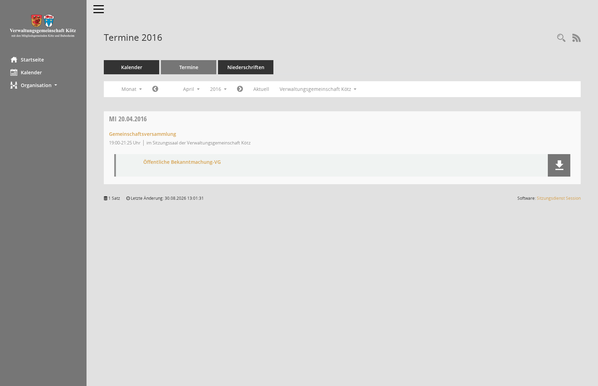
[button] (43, 85)
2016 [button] (216, 89)
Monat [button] (129, 89)
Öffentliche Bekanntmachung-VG (182, 162)
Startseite (32, 59)
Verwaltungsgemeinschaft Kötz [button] (316, 89)
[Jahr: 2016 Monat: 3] (155, 89)
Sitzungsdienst (559, 198)
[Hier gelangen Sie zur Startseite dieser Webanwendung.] (43, 25)
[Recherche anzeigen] (561, 38)
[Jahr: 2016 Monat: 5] (240, 89)
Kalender (31, 72)
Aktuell (261, 89)
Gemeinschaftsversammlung (142, 134)
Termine (188, 67)
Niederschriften (245, 67)
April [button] (189, 89)
